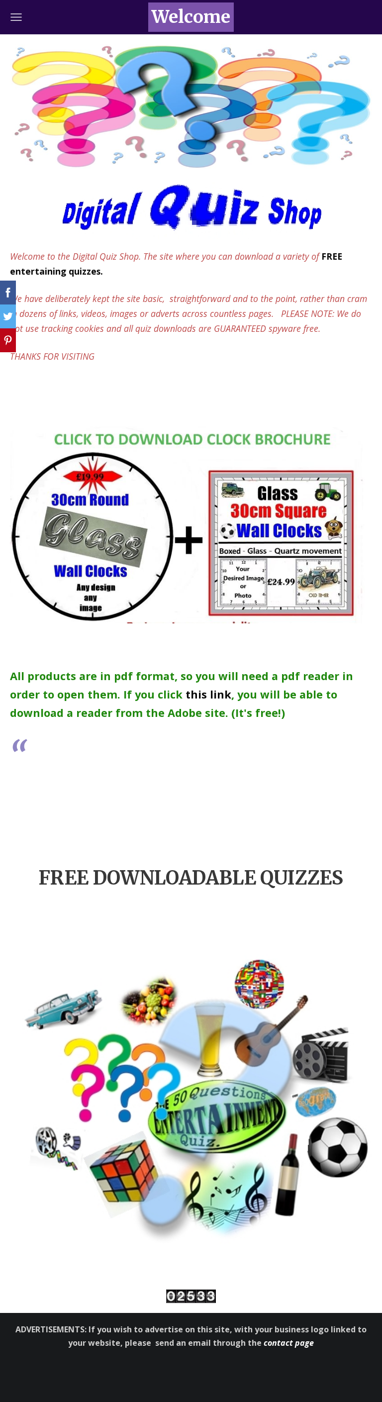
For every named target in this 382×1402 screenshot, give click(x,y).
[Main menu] (16, 17)
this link (208, 694)
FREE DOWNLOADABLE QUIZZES (191, 878)
